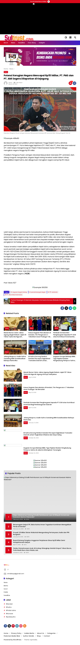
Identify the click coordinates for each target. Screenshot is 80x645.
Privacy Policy (16, 633)
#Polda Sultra (11, 610)
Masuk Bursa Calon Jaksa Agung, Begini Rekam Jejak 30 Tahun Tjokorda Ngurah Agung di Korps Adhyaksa (15, 335)
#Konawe (9, 614)
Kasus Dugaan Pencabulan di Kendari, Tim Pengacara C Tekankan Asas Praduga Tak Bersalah (39, 335)
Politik (6, 592)
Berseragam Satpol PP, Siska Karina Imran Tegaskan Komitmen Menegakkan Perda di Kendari (42, 526)
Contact (47, 636)
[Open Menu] (70, 37)
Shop (39, 636)
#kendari (9, 604)
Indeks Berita (29, 633)
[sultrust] (19, 37)
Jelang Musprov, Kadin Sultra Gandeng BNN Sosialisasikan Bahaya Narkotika (15, 359)
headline (7, 595)
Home (6, 633)
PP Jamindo (54, 292)
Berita (6, 586)
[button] (66, 37)
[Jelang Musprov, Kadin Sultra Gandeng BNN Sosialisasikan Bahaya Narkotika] (15, 347)
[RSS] (24, 626)
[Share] (74, 83)
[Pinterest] (13, 626)
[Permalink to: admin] (6, 83)
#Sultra (8, 607)
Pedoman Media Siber (12, 636)
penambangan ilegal (38, 292)
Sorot (6, 589)
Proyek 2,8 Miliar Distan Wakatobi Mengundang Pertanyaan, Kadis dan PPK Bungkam (41, 534)
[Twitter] (66, 308)
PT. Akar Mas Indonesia (14, 295)
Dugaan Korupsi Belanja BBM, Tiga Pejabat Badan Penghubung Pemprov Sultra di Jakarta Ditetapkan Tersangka (64, 359)
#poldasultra (10, 617)
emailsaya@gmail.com (15, 574)
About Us (40, 633)
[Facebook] (62, 308)
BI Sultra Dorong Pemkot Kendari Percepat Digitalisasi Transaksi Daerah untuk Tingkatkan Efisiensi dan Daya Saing (39, 359)
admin (10, 82)
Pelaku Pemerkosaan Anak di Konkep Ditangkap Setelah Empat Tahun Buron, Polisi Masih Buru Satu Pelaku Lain (42, 549)
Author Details (28, 636)
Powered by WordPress (12, 640)
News (6, 72)
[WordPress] (17, 626)
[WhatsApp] (74, 308)
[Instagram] (20, 626)
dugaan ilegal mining (19, 292)
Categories (51, 633)
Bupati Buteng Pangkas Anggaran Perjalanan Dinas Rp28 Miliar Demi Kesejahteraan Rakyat (39, 541)
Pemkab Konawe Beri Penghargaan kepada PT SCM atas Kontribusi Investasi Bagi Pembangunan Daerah (64, 335)
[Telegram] (70, 308)
